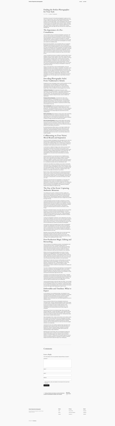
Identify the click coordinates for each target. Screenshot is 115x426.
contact (80, 1)
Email (45, 373)
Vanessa (50, 14)
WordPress (34, 420)
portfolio (84, 1)
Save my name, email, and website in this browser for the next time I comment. (57, 382)
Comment (46, 358)
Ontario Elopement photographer (36, 1)
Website (45, 377)
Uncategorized (55, 14)
